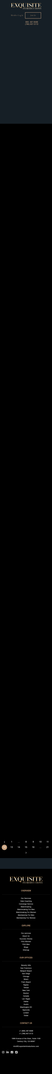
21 (47, 847)
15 (26, 847)
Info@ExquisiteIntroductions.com (26, 1046)
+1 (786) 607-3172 (26, 1034)
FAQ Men (26, 944)
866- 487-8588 (31, 22)
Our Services (26, 898)
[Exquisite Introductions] (26, 6)
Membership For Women (26, 918)
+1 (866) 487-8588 (26, 1031)
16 (33, 847)
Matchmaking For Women (26, 912)
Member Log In (17, 15)
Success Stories (26, 939)
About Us (26, 936)
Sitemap (26, 950)
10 (40, 842)
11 (48, 842)
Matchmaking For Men (26, 909)
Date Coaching (26, 901)
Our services (26, 933)
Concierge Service (26, 904)
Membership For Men (26, 915)
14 (19, 847)
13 (11, 847)
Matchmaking (26, 907)
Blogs (26, 947)
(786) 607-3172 (31, 24)
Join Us (33, 15)
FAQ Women (26, 942)
